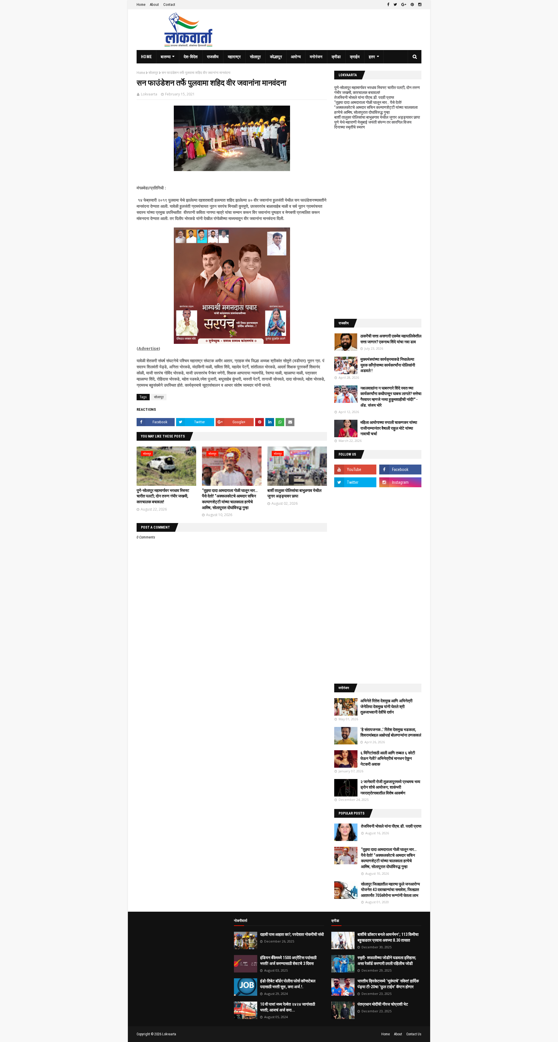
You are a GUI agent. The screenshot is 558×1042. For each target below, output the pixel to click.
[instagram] (419, 4)
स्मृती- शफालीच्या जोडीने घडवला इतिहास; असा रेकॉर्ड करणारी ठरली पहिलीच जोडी (386, 960)
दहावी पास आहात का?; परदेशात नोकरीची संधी (292, 934)
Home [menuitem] (146, 56)
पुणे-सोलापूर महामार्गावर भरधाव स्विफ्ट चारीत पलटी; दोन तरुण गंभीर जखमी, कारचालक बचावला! (163, 496)
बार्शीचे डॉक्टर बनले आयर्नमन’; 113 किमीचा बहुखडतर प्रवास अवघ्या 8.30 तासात (388, 937)
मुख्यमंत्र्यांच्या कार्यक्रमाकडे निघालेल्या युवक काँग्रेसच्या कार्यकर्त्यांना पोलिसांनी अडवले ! (387, 365)
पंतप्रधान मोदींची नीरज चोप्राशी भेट (382, 1004)
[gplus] (404, 4)
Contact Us (413, 1034)
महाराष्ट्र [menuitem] (234, 56)
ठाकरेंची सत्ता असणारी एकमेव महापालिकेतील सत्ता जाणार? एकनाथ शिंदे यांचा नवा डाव (390, 339)
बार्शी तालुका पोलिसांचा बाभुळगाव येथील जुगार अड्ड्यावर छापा (377, 117)
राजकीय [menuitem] (213, 56)
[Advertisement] (377, 224)
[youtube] (355, 469)
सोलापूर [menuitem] (255, 56)
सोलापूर (153, 73)
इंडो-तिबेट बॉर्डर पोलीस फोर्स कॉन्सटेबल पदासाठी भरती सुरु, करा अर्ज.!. (287, 984)
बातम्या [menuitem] (166, 56)
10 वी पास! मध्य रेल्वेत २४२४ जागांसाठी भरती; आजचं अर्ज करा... (287, 1007)
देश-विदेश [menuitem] (191, 56)
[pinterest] (412, 4)
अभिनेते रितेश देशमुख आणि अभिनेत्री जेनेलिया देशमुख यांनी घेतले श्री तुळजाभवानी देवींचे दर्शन (386, 706)
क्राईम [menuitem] (355, 56)
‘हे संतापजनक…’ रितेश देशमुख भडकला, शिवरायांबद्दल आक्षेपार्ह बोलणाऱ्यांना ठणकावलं (390, 732)
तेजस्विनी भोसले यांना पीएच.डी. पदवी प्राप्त (364, 97)
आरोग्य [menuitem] (296, 56)
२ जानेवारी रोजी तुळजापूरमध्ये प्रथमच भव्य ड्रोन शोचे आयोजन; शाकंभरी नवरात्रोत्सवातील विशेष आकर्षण (390, 787)
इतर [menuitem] (372, 56)
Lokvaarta (149, 94)
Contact (169, 4)
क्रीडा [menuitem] (336, 56)
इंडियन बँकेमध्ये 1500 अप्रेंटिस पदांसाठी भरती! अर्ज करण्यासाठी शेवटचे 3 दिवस (288, 960)
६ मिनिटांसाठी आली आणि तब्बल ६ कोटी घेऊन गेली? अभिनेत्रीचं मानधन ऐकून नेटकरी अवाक (387, 759)
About (154, 4)
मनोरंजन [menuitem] (316, 56)
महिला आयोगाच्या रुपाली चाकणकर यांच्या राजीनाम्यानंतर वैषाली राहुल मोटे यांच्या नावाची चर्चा (388, 428)
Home (141, 4)
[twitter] (395, 4)
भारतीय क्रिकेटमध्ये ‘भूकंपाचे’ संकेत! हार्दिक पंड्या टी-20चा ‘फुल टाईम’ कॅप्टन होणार (388, 984)
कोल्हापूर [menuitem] (276, 56)
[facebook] (388, 4)
